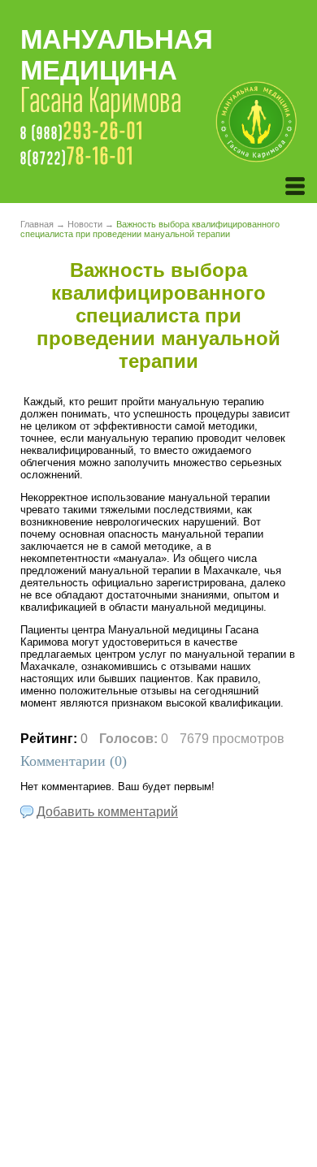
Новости (84, 224)
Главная (37, 224)
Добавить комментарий (107, 812)
